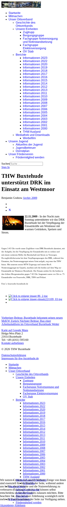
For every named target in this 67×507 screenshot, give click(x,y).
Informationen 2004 (35, 115)
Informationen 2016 (35, 77)
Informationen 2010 (35, 96)
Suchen (5, 163)
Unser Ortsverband (21, 19)
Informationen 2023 (35, 57)
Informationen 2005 (35, 112)
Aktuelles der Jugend (29, 144)
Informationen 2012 (35, 86)
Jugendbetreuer (26, 147)
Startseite (15, 12)
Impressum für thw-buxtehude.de (20, 358)
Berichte (21, 54)
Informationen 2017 (35, 73)
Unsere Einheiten (27, 28)
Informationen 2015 (35, 80)
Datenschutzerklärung (13, 355)
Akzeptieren (7, 505)
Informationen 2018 (35, 70)
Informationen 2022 (35, 61)
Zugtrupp (28, 32)
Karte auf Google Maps (14, 330)
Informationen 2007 (35, 106)
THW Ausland (32, 131)
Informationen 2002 (35, 122)
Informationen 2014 (35, 83)
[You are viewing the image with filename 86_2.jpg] (28, 295)
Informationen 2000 (35, 128)
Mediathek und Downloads (33, 134)
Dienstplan (22, 150)
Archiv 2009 (30, 197)
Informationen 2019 (35, 67)
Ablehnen (19, 505)
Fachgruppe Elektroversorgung (34, 47)
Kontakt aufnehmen (12, 343)
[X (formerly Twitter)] (10, 210)
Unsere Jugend (18, 141)
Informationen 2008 (35, 102)
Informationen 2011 (35, 93)
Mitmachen (16, 16)
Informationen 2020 (35, 64)
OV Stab (28, 51)
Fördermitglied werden (30, 157)
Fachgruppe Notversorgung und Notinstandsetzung (40, 40)
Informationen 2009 (35, 99)
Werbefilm (29, 138)
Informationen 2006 (35, 109)
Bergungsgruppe (33, 35)
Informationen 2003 (35, 118)
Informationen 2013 (35, 89)
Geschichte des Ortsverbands (25, 24)
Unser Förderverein (21, 154)
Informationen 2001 (35, 125)
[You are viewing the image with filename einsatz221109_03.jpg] (35, 299)
